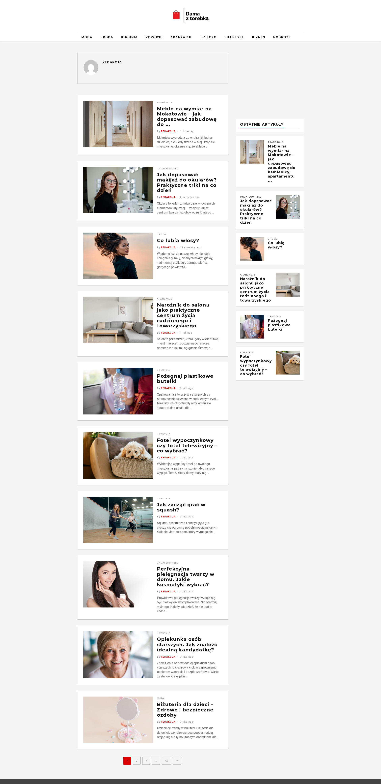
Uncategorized (168, 169)
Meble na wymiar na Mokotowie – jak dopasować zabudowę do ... (187, 116)
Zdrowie (154, 37)
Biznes (258, 37)
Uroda (106, 37)
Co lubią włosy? (178, 240)
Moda (86, 37)
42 (166, 760)
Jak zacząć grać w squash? (181, 507)
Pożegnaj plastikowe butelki (185, 378)
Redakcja (112, 62)
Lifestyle (234, 37)
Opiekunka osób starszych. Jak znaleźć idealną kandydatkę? (187, 644)
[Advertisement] (270, 80)
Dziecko (208, 37)
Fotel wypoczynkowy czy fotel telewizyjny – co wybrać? (187, 445)
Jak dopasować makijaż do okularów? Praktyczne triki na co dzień (187, 182)
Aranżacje (181, 37)
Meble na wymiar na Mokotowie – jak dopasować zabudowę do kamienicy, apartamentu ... (281, 163)
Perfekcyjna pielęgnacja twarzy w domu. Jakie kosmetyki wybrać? (185, 576)
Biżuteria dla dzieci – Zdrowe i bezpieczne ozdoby (185, 710)
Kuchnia (129, 37)
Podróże (282, 37)
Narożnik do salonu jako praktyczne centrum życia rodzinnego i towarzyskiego (183, 315)
